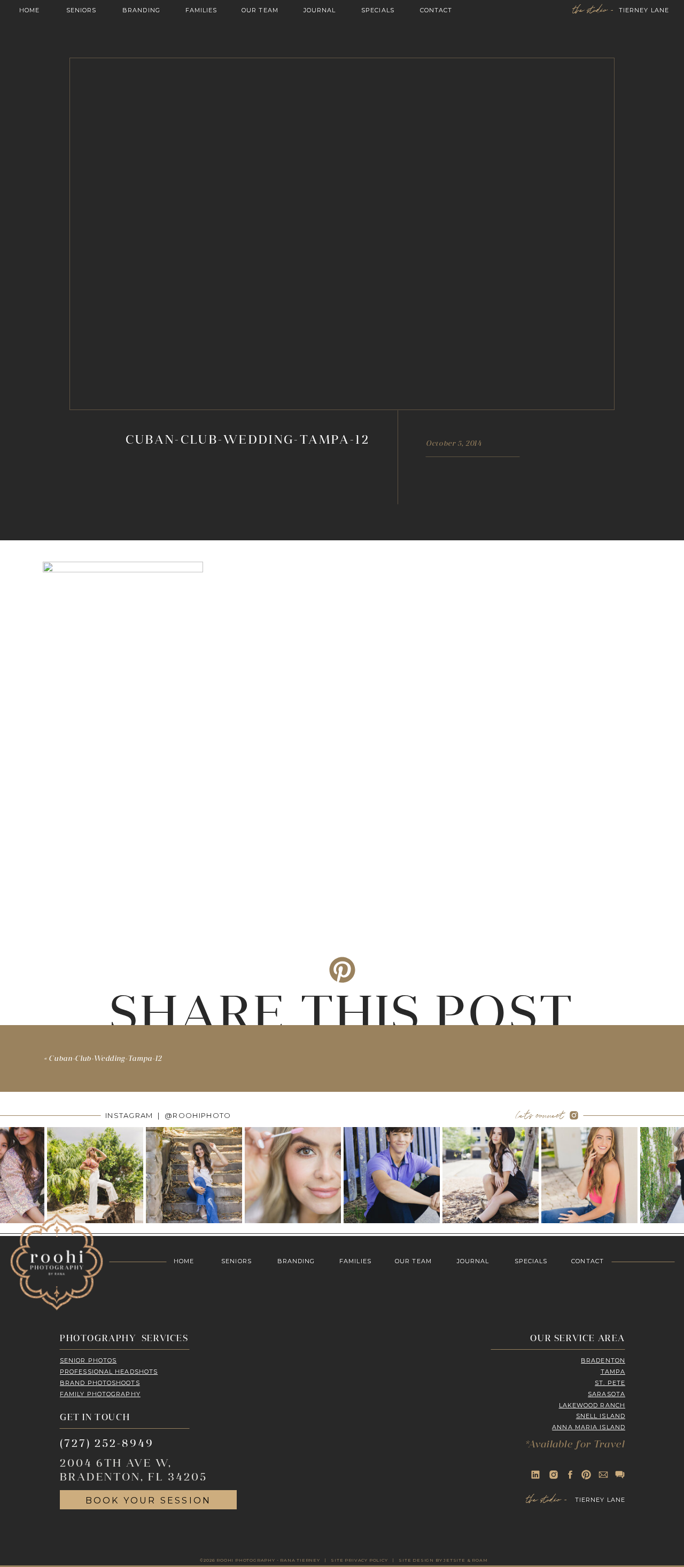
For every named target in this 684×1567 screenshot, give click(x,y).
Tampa (613, 1371)
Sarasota (606, 1394)
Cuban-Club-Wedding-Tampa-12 (105, 1059)
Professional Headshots (109, 1371)
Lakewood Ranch (592, 1405)
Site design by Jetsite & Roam (443, 1560)
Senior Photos (88, 1360)
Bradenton (603, 1360)
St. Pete (610, 1383)
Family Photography (100, 1394)
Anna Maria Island (588, 1427)
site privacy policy (359, 1560)
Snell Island (600, 1416)
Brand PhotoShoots (100, 1383)
